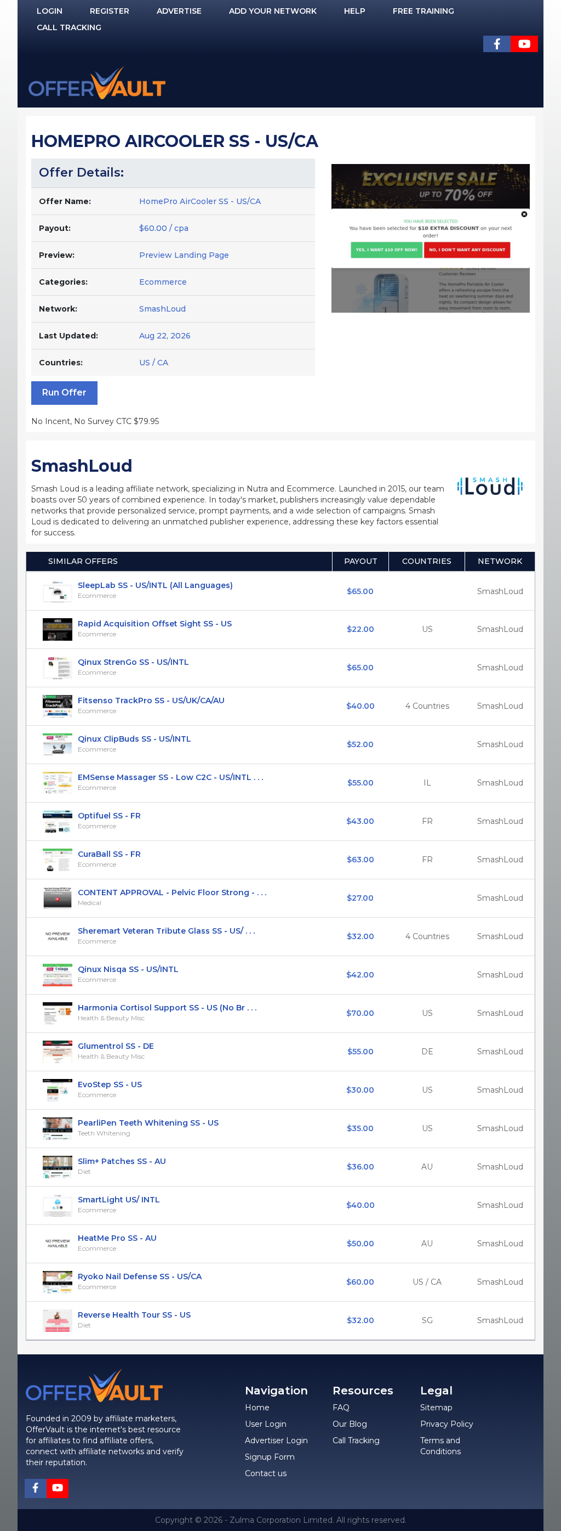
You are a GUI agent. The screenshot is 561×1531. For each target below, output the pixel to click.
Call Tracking (69, 27)
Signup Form (270, 1457)
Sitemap (436, 1408)
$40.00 (360, 706)
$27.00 (360, 898)
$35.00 (360, 1128)
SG (427, 1320)
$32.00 (360, 936)
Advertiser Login (276, 1440)
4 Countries (427, 706)
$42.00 (360, 975)
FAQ (341, 1408)
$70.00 (360, 1013)
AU (427, 1167)
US (427, 629)
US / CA (427, 1282)
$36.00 (360, 1167)
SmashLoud (162, 309)
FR (427, 821)
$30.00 (360, 1090)
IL (427, 783)
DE (427, 1052)
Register (109, 11)
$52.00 (360, 744)
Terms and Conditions (440, 1446)
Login (49, 11)
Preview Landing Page (184, 255)
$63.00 (360, 860)
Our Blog (350, 1424)
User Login (266, 1424)
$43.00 (360, 821)
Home (257, 1408)
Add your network (273, 11)
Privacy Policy (446, 1424)
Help (354, 11)
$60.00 (360, 1282)
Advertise (179, 11)
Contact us (266, 1473)
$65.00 (360, 591)
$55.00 (360, 783)
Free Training (423, 11)
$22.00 (360, 629)
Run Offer (64, 392)
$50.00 (360, 1243)
